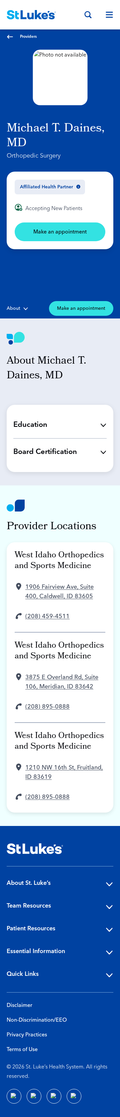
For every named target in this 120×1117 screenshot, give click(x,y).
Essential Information (36, 951)
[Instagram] (74, 1096)
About (13, 308)
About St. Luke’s (29, 883)
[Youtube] (54, 1096)
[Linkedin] (34, 1096)
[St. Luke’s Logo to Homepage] (31, 14)
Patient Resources (31, 928)
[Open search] (88, 14)
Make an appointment (60, 232)
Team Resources (29, 906)
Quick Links (23, 974)
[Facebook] (14, 1096)
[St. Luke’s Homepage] (35, 848)
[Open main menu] (106, 14)
